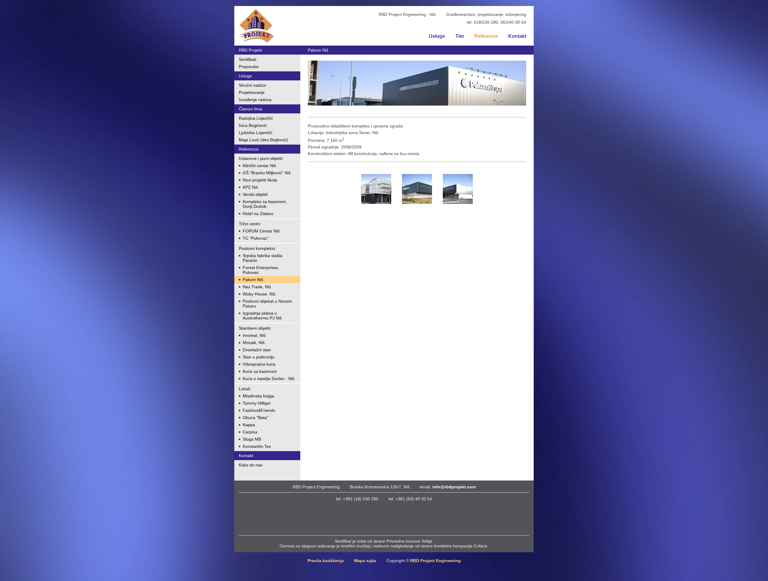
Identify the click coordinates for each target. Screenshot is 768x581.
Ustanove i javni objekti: (261, 158)
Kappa (249, 424)
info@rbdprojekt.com (454, 486)
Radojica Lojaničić (256, 118)
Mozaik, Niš (254, 342)
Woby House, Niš (259, 294)
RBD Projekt (250, 50)
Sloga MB (252, 439)
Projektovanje (252, 92)
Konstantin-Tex (257, 446)
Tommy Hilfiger (257, 403)
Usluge (437, 36)
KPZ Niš (250, 187)
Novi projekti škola (260, 180)
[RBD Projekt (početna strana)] (255, 25)
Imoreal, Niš (254, 335)
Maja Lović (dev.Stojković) (263, 139)
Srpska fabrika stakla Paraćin (262, 258)
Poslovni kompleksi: (257, 248)
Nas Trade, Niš (257, 286)
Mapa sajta (365, 560)
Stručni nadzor (252, 85)
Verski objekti (255, 194)
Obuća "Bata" (255, 417)
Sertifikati (247, 59)
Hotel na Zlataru (258, 213)
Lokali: (245, 388)
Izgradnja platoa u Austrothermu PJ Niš (262, 315)
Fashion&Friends (259, 410)
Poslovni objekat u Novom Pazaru (267, 303)
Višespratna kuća (259, 364)
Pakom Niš (253, 279)
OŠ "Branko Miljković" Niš (267, 172)
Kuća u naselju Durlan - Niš (268, 378)
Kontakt (517, 36)
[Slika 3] (458, 188)
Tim (459, 36)
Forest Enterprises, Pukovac (261, 270)
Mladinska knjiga (258, 396)
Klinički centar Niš (259, 165)
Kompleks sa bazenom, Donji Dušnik (265, 204)
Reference (486, 36)
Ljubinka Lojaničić (255, 132)
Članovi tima (250, 108)
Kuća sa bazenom (260, 371)
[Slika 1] (376, 188)
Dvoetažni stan (257, 349)
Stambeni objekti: (255, 328)
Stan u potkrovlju (258, 357)
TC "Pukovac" (256, 238)
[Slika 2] (417, 188)
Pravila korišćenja (326, 560)
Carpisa (250, 432)
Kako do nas (250, 465)
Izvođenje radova (255, 99)
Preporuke (249, 66)
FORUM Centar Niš (261, 231)
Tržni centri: (250, 223)
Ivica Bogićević (253, 125)
